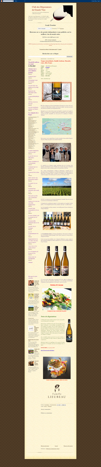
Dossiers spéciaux (31, 121)
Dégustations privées (31, 122)
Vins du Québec (31, 141)
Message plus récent (45, 446)
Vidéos (29, 138)
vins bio (45, 406)
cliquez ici (30, 74)
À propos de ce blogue (44, 49)
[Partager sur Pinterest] (65, 405)
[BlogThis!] (59, 405)
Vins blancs (30, 140)
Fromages (30, 127)
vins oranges (30, 148)
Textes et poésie (31, 137)
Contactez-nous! (31, 318)
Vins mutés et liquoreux (32, 143)
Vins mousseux (30, 142)
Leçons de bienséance (32, 130)
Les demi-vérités (31, 129)
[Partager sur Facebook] (63, 405)
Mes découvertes (31, 133)
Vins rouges (30, 145)
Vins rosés (30, 144)
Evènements (30, 126)
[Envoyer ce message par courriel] (57, 405)
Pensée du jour (30, 134)
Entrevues (30, 125)
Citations (29, 119)
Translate (62, 28)
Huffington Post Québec (32, 128)
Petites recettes (30, 135)
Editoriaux (30, 123)
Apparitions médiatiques (32, 116)
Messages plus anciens (68, 446)
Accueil (29, 59)
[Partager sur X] (61, 405)
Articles (29, 118)
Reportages (30, 136)
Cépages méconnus (31, 120)
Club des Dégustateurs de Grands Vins (40, 8)
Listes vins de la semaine (32, 132)
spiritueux (30, 147)
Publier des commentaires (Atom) (52, 448)
